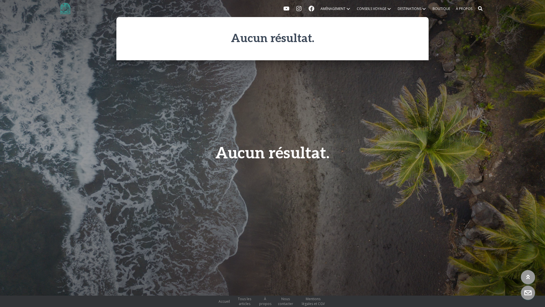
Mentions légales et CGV (313, 301)
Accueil (224, 301)
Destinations (409, 8)
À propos (464, 8)
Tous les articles (244, 301)
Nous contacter (285, 301)
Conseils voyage (371, 8)
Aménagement (332, 8)
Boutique (441, 8)
